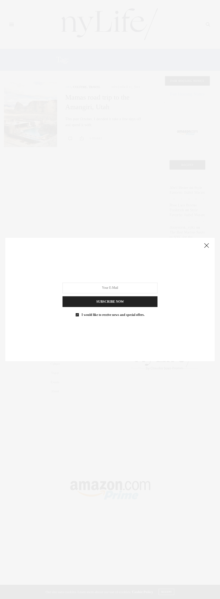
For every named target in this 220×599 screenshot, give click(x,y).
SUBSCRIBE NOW (110, 302)
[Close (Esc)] (206, 245)
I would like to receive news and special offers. (113, 314)
